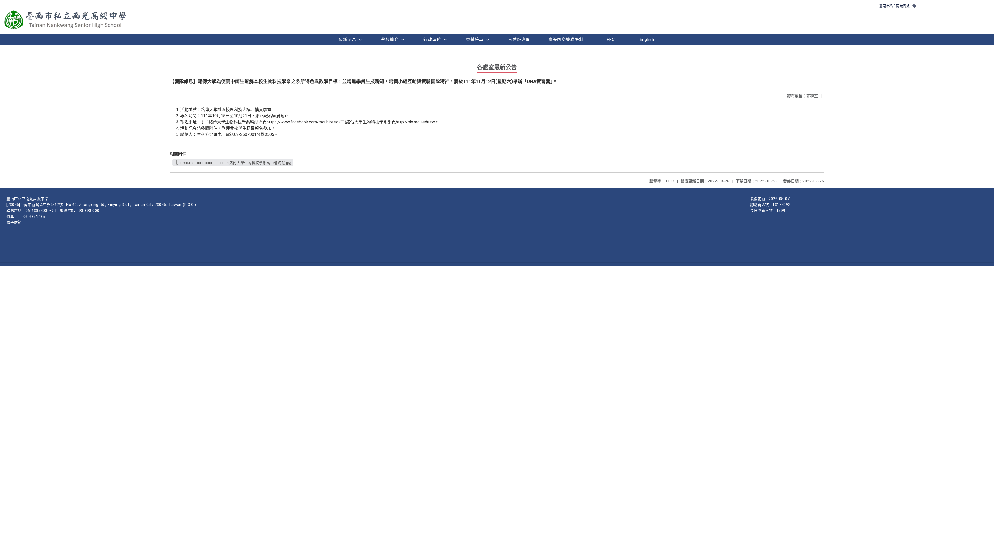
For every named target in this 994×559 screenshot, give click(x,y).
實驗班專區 (519, 39)
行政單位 (432, 39)
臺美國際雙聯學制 (565, 39)
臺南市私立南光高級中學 (897, 6)
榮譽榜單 (475, 39)
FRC (610, 39)
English (647, 39)
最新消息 (347, 39)
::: (171, 50)
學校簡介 (390, 39)
